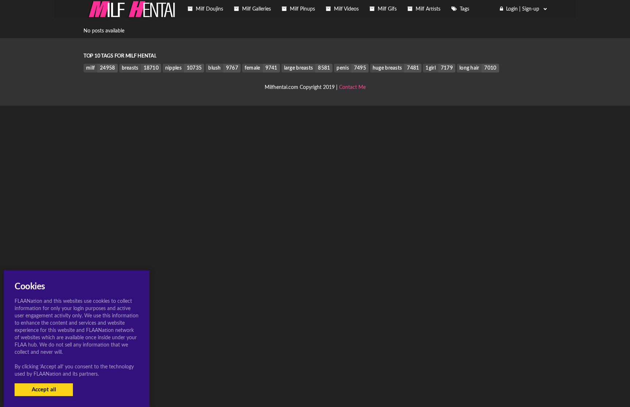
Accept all (44, 389)
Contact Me (352, 87)
